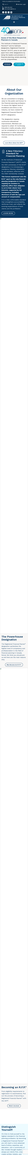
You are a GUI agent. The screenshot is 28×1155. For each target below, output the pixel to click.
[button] (14, 22)
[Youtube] (11, 12)
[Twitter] (6, 12)
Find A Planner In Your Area (11, 1)
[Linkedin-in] (9, 12)
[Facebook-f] (3, 12)
